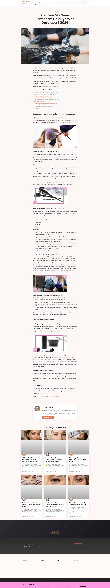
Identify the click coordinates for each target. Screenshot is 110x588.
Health (64, 2)
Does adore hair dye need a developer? (43, 106)
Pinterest (75, 565)
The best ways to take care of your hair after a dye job (47, 99)
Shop (42, 4)
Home (35, 2)
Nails (54, 2)
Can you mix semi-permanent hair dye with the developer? (46, 92)
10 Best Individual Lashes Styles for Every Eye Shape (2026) (31, 504)
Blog (39, 2)
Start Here (74, 2)
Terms (57, 567)
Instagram (75, 563)
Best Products (36, 4)
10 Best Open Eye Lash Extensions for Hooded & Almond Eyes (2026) (54, 459)
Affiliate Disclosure (59, 563)
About (46, 4)
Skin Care (43, 2)
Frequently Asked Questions (39, 101)
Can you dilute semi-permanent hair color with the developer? (48, 104)
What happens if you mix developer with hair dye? (46, 103)
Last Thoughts (36, 108)
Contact (50, 4)
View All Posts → (48, 417)
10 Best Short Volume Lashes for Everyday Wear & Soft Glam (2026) (55, 504)
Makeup (49, 2)
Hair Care (58, 2)
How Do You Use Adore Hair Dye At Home (42, 96)
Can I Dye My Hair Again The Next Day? (51, 396)
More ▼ (68, 2)
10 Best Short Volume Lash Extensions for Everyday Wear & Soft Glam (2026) (31, 459)
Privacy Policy (58, 565)
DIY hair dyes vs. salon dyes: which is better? (44, 97)
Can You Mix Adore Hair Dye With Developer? (45, 94)
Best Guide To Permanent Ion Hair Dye (49, 86)
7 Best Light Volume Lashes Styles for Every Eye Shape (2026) (78, 459)
